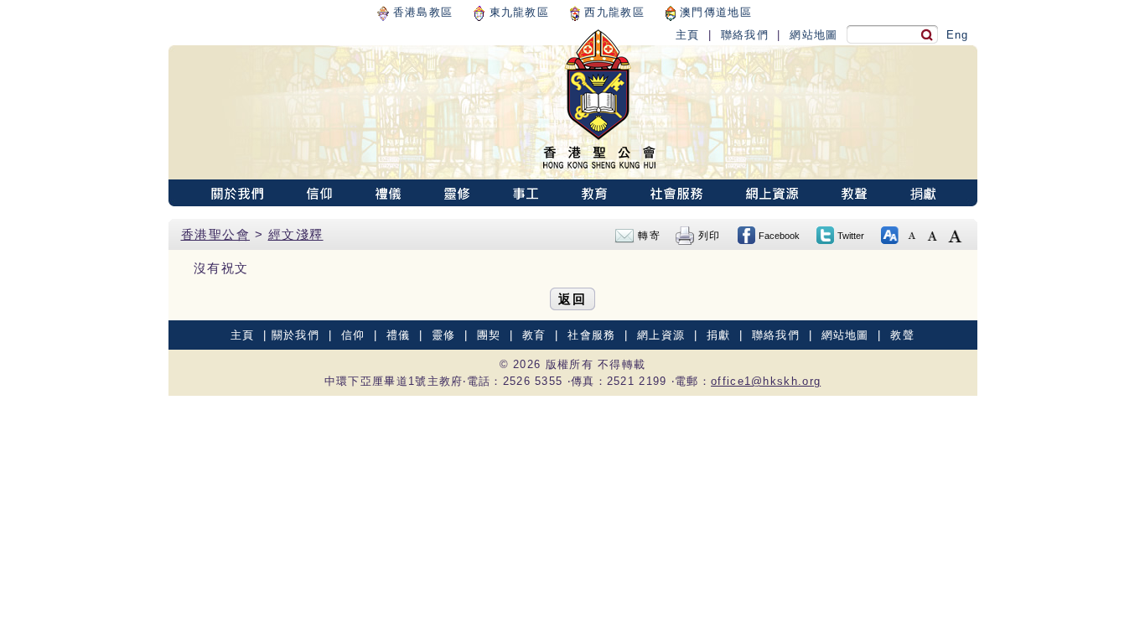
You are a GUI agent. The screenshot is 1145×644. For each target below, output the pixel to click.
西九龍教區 (612, 12)
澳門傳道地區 (714, 12)
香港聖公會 (216, 234)
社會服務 (591, 335)
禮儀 (398, 335)
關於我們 (295, 335)
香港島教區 (421, 12)
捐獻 (719, 335)
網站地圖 (813, 35)
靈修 (444, 335)
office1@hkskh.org (766, 381)
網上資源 (661, 335)
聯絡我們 (745, 35)
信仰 (353, 335)
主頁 (688, 35)
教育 (534, 335)
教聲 (902, 335)
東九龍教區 (516, 12)
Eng (957, 35)
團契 (489, 335)
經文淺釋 (296, 234)
